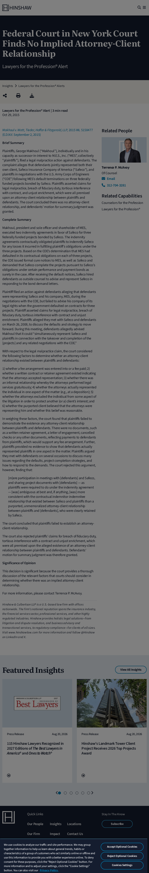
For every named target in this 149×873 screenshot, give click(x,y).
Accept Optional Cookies (122, 847)
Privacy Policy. (49, 870)
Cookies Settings (122, 865)
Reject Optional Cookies (122, 856)
